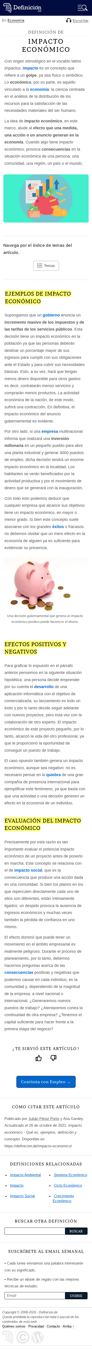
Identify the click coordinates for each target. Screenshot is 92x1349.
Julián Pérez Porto (43, 1119)
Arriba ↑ (68, 1326)
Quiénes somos (13, 1326)
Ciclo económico (68, 1185)
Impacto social (22, 1196)
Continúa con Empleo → (46, 1081)
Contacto (53, 1326)
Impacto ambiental (25, 1175)
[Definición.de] (22, 7)
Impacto (16, 1185)
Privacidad (36, 1326)
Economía (16, 20)
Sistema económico (70, 1175)
